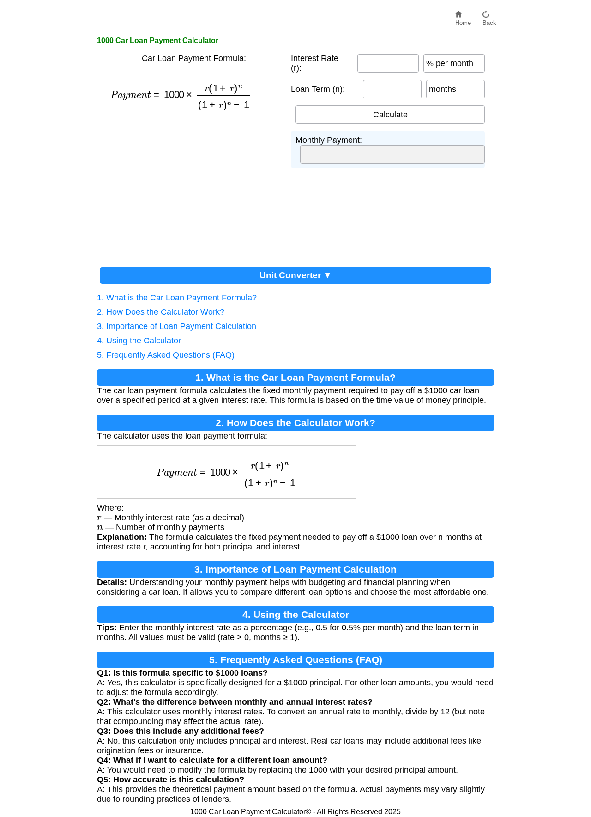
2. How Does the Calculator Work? (160, 312)
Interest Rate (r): (314, 63)
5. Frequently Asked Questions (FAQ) (166, 355)
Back (489, 20)
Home (463, 20)
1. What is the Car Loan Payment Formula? (177, 297)
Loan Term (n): (318, 89)
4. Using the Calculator (139, 340)
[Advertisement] (189, 190)
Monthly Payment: (329, 140)
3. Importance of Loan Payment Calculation (176, 326)
